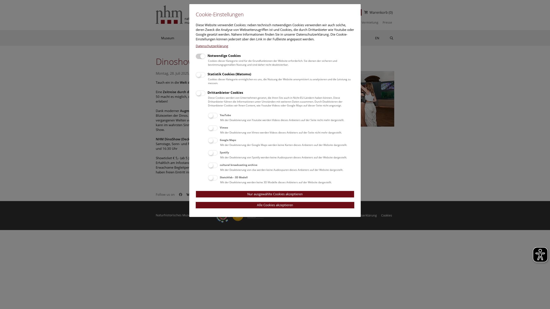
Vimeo (224, 127)
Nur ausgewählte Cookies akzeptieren (275, 194)
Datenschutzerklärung (212, 46)
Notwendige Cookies (224, 55)
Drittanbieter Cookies (225, 92)
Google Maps (228, 140)
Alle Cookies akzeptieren (275, 205)
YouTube (225, 115)
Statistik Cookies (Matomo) (229, 74)
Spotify (224, 152)
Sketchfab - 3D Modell (234, 177)
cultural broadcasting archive (238, 165)
